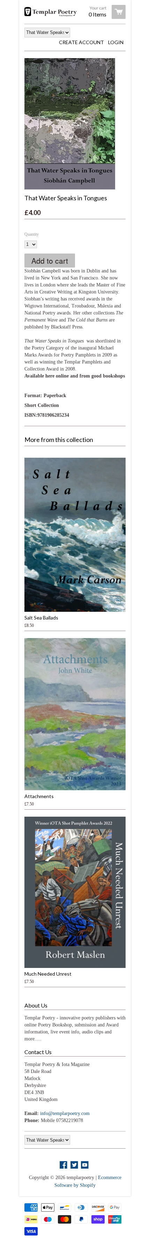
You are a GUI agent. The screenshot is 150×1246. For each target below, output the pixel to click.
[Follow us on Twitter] (75, 1165)
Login (115, 42)
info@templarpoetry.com (65, 1113)
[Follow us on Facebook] (64, 1165)
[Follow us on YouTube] (85, 1165)
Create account (81, 42)
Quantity (31, 234)
